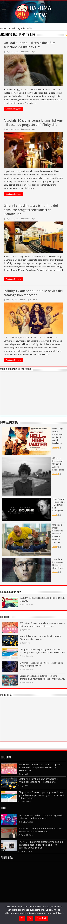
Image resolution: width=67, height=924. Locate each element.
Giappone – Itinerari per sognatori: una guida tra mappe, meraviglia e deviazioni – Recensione (41, 795)
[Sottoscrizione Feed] (66, 35)
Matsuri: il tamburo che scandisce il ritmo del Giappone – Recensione (38, 780)
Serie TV (25, 300)
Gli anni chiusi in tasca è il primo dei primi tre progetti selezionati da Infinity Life (31, 210)
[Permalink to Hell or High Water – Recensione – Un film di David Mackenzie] (26, 441)
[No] (63, 913)
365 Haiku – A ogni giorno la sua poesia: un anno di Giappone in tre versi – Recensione (41, 767)
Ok (22, 918)
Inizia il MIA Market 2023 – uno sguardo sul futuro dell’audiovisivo (41, 817)
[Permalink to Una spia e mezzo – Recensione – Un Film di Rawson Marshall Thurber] (26, 539)
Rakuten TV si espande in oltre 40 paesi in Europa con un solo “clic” (40, 830)
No (30, 918)
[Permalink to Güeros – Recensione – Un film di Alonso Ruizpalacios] (26, 476)
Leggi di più (41, 918)
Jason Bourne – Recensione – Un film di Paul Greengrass (58, 505)
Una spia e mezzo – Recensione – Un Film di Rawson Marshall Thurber (58, 534)
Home (3, 28)
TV (30, 300)
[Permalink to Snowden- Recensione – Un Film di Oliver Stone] (26, 570)
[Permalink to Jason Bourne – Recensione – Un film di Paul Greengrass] (26, 509)
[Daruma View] (33, 11)
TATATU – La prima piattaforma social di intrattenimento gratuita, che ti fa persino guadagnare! (41, 844)
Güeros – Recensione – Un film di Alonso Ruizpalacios (58, 464)
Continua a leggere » (13, 109)
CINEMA (26, 52)
